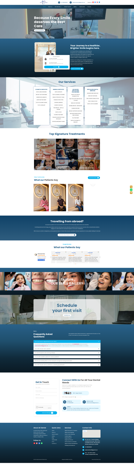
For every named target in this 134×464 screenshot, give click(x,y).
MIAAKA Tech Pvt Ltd (69, 459)
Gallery (75, 6)
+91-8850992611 (64, 2)
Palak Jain (90, 252)
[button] (58, 183)
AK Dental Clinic (41, 253)
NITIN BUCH (57, 252)
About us (50, 6)
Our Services (57, 6)
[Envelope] (131, 192)
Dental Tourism (67, 6)
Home (44, 6)
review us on (40, 259)
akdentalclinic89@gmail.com (78, 2)
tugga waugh (74, 252)
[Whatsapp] (131, 190)
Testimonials (82, 6)
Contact (89, 6)
